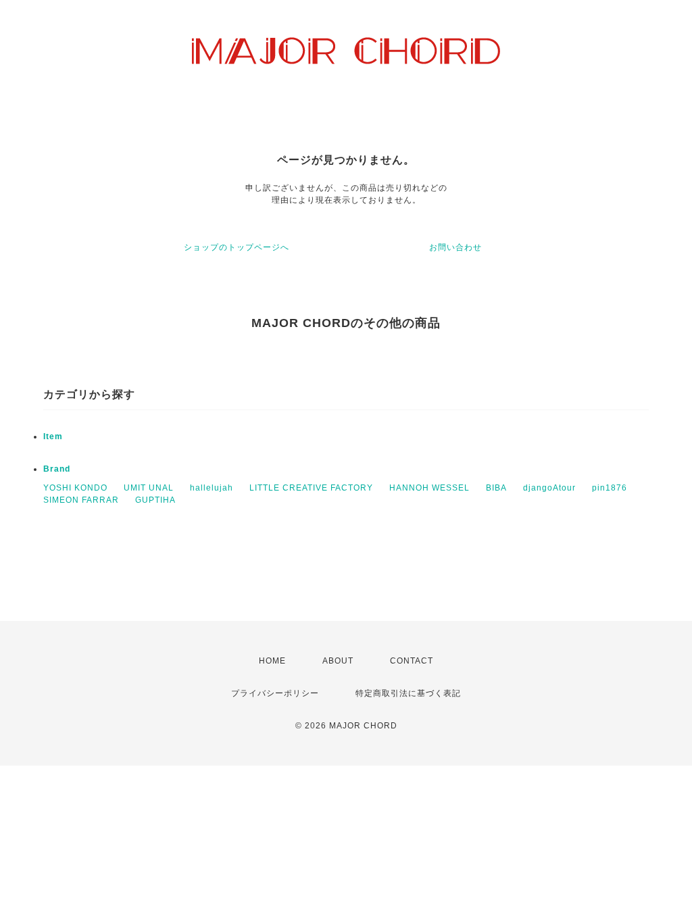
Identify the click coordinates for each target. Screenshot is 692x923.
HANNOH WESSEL (429, 488)
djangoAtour (549, 488)
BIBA (496, 488)
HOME (272, 661)
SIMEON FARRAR (81, 500)
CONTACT (411, 661)
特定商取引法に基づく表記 (408, 693)
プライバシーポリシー (275, 693)
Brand (56, 469)
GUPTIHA (155, 500)
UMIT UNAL (149, 488)
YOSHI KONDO (75, 488)
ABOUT (337, 661)
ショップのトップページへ (236, 247)
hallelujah (211, 488)
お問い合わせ (455, 247)
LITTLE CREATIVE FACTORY (311, 488)
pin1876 (609, 488)
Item (53, 436)
